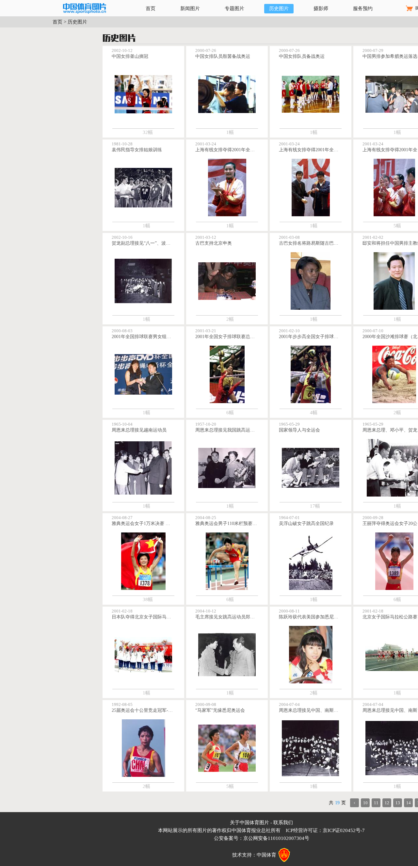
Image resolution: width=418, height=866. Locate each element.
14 (408, 802)
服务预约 (363, 8)
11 (376, 802)
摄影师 (321, 8)
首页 (150, 8)
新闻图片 (190, 8)
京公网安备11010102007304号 (276, 838)
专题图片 (234, 8)
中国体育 (266, 855)
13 (397, 802)
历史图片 (279, 8)
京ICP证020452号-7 (344, 830)
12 (387, 802)
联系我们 (283, 822)
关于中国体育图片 (249, 822)
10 (365, 802)
